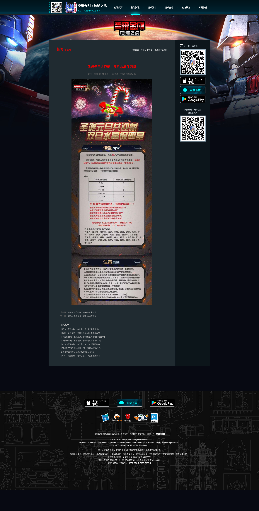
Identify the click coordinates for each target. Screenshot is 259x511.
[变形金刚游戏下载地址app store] (192, 84)
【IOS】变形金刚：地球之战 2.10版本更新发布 (80, 356)
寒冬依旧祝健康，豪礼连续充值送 (82, 316)
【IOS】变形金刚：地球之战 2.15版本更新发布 (80, 329)
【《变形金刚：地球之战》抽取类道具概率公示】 (81, 340)
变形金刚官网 (115, 450)
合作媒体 (133, 434)
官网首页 (118, 7)
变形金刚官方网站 (129, 450)
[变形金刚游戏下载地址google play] (192, 102)
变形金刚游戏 (103, 450)
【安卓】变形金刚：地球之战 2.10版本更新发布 (80, 348)
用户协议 (142, 434)
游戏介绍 (169, 7)
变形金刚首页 (146, 50)
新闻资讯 (135, 7)
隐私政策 (115, 434)
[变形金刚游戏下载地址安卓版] (192, 93)
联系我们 (107, 434)
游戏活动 (152, 7)
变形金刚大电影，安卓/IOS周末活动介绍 (77, 352)
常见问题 (203, 7)
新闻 (164, 50)
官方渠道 (186, 7)
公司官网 (98, 434)
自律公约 (150, 434)
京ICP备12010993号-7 (131, 460)
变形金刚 (141, 450)
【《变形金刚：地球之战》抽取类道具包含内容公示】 (83, 337)
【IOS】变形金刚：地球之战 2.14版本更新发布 (80, 333)
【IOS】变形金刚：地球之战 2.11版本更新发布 (80, 344)
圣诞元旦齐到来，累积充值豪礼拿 (82, 312)
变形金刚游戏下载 (153, 450)
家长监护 (124, 434)
